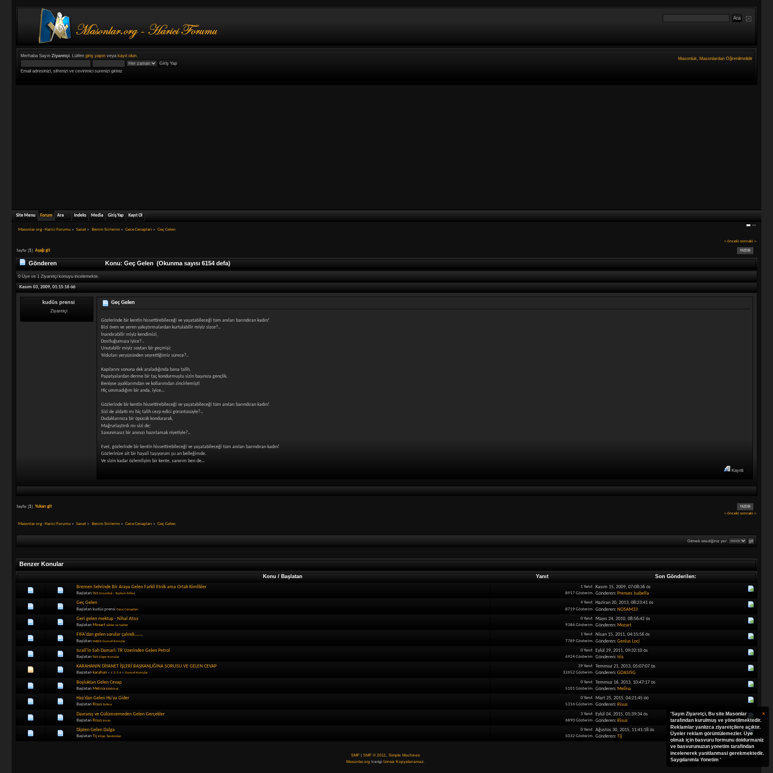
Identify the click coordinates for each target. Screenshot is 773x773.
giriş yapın (95, 55)
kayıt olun (127, 55)
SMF (355, 755)
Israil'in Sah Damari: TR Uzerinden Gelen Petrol (123, 650)
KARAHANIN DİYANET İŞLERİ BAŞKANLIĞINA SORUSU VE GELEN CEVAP (146, 666)
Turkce (107, 704)
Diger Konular (109, 657)
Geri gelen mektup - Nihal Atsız (107, 618)
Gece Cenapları (127, 609)
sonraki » (748, 241)
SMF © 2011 (374, 755)
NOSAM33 (627, 609)
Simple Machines (404, 755)
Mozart (99, 625)
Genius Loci (628, 641)
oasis (97, 641)
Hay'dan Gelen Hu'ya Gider (102, 698)
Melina (99, 688)
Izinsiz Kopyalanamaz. (404, 761)
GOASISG (626, 672)
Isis (95, 593)
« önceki (731, 241)
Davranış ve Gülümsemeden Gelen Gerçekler (120, 714)
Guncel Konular (113, 641)
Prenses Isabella (633, 593)
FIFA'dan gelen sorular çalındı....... (109, 634)
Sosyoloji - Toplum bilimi (117, 593)
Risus (97, 704)
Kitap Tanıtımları (109, 736)
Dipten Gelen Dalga (95, 730)
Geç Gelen (123, 303)
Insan (107, 720)
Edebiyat (112, 688)
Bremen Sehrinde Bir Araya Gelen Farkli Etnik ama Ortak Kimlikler (141, 587)
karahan (100, 672)
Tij (95, 736)
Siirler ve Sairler (117, 625)
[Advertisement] (386, 145)
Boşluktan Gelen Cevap (99, 682)
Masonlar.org (358, 761)
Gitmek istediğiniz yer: (707, 541)
